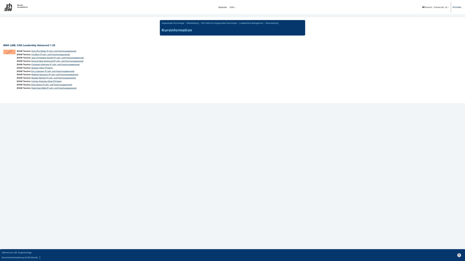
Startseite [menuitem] (222, 7)
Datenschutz (7, 252)
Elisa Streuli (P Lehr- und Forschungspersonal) (51, 84)
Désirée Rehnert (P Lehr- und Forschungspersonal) (53, 78)
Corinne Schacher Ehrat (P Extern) (46, 81)
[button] (435, 7)
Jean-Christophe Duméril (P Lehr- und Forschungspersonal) (57, 58)
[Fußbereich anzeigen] (459, 255)
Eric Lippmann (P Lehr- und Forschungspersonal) (52, 71)
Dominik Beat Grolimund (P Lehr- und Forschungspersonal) (57, 61)
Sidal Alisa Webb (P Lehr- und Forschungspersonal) (53, 88)
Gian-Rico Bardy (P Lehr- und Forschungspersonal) (53, 51)
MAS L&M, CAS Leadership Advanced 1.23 (29, 45)
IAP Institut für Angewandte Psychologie (219, 23)
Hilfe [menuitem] (232, 7)
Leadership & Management (251, 23)
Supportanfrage (25, 252)
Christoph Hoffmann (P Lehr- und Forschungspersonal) (55, 64)
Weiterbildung (193, 23)
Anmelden (456, 7)
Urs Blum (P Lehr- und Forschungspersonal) (50, 54)
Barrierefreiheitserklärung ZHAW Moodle (20, 257)
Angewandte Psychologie (173, 23)
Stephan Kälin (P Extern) (42, 68)
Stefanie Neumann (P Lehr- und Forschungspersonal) (54, 74)
